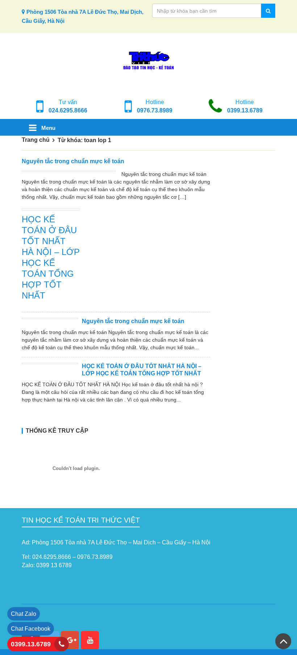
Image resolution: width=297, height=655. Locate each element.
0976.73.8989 (154, 110)
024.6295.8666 (68, 110)
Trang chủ (36, 140)
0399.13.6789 (245, 110)
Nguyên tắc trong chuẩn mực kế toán (73, 161)
